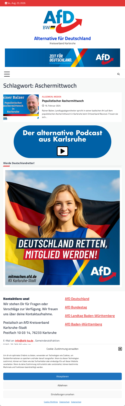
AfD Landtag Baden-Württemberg (90, 315)
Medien (57, 97)
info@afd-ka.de (24, 340)
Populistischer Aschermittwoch (63, 100)
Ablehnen (62, 385)
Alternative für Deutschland (62, 38)
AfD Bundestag (76, 307)
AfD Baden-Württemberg (83, 324)
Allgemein (47, 97)
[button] (120, 348)
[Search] (118, 74)
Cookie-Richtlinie (51, 401)
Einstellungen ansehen (62, 394)
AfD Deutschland (77, 298)
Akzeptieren (62, 376)
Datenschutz (64, 401)
